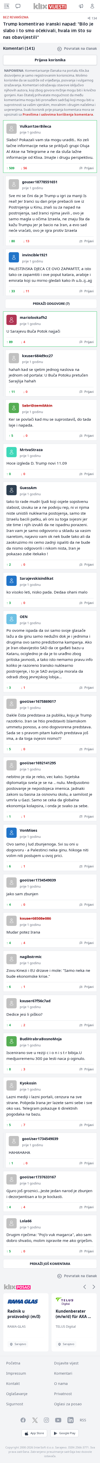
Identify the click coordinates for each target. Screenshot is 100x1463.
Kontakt (13, 1383)
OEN (24, 616)
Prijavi (89, 168)
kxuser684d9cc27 (37, 355)
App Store (37, 1433)
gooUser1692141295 (38, 762)
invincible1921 (34, 254)
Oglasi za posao (68, 1403)
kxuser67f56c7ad (35, 1000)
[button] (85, 1287)
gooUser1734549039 (38, 880)
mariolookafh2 (33, 317)
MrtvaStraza (31, 449)
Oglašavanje (16, 1393)
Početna (13, 1363)
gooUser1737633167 (38, 1177)
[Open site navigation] (6, 6)
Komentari (63, 1373)
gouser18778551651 (39, 181)
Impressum (16, 1373)
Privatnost (63, 1393)
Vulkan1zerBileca (35, 126)
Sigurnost (14, 1403)
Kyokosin (28, 1083)
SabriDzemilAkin (37, 405)
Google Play (67, 1433)
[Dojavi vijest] (81, 6)
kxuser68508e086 (35, 918)
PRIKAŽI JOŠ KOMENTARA (50, 1263)
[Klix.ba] (50, 6)
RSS (83, 1420)
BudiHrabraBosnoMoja (41, 1038)
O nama (61, 1383)
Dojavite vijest (66, 1363)
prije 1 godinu (30, 132)
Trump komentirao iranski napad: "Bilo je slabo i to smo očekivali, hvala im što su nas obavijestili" (48, 31)
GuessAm (28, 487)
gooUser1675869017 (38, 701)
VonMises (28, 830)
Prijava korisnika (50, 59)
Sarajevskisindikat (36, 578)
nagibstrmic (31, 956)
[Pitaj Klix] (18, 6)
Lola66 (26, 1220)
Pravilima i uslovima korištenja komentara (58, 114)
